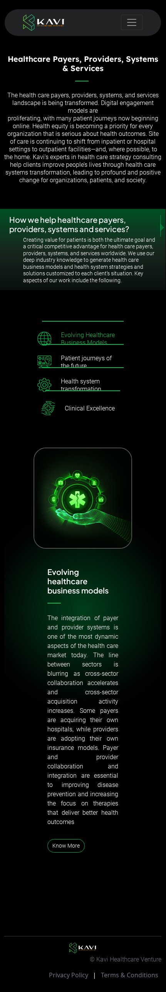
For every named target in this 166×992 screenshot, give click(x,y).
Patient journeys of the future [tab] (86, 362)
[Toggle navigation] (132, 22)
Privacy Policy (68, 975)
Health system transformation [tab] (81, 385)
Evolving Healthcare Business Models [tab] (88, 338)
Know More (66, 846)
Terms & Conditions (129, 975)
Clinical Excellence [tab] (90, 408)
